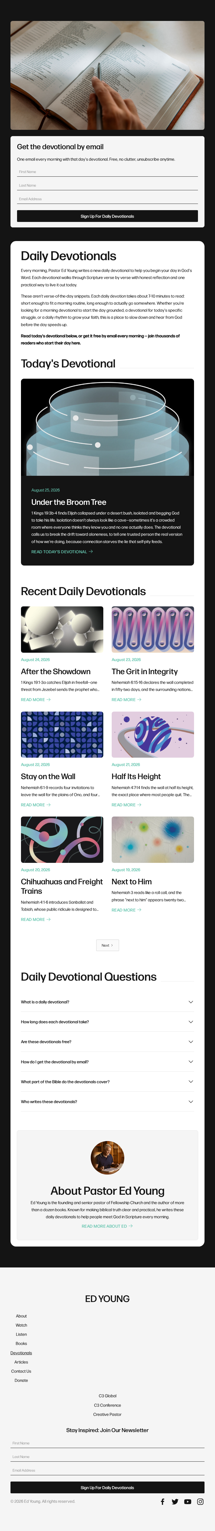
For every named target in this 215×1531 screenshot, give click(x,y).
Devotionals (21, 1352)
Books (21, 1343)
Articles (21, 1362)
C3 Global (107, 1395)
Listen (21, 1334)
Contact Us (21, 1371)
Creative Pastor (107, 1414)
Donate (21, 1380)
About (21, 1315)
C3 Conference (107, 1405)
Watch (21, 1325)
